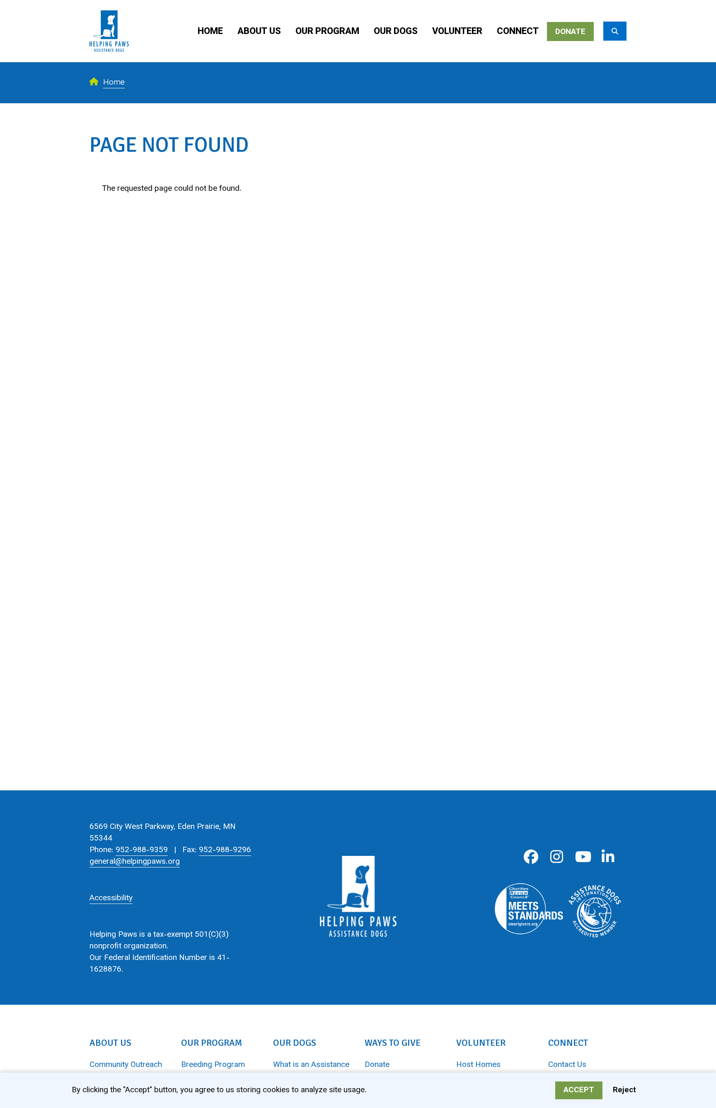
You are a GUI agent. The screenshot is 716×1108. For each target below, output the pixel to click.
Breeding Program (213, 1065)
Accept (579, 1090)
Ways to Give (393, 1042)
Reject (624, 1090)
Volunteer (457, 31)
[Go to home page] (109, 6)
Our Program (327, 31)
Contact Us (567, 1065)
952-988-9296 (225, 850)
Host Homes (478, 1065)
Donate (570, 32)
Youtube (582, 857)
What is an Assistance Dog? (311, 1071)
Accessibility (111, 898)
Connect (518, 31)
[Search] (614, 31)
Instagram (556, 857)
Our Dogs (396, 31)
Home (210, 31)
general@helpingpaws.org (135, 862)
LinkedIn (608, 857)
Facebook (531, 857)
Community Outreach (126, 1065)
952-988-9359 (142, 850)
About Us (259, 31)
